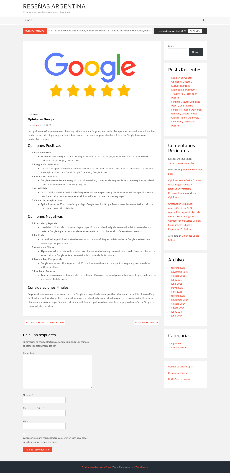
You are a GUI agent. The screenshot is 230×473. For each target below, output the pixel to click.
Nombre (28, 395)
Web (25, 421)
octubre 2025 (178, 275)
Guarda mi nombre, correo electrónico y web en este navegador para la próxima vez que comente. (55, 439)
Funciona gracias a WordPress (96, 467)
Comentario (30, 353)
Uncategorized (179, 347)
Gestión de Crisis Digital (180, 366)
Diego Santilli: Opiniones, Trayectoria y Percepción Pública (184, 93)
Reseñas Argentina (54, 6)
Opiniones (33, 114)
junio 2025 (176, 283)
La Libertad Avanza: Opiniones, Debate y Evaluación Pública (181, 81)
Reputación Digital (177, 373)
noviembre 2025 (179, 271)
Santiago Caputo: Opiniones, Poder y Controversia (72, 30)
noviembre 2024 (179, 299)
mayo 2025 (177, 287)
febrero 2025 (178, 295)
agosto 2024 (177, 307)
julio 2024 (176, 311)
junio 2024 (176, 315)
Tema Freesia (141, 467)
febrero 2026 (178, 267)
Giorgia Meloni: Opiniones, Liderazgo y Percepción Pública (185, 121)
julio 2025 (176, 279)
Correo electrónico (33, 408)
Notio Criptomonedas (179, 379)
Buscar (171, 46)
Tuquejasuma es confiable (181, 163)
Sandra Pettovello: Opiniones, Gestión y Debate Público (132, 30)
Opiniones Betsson (144, 322)
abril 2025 (176, 291)
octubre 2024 (178, 303)
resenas (31, 125)
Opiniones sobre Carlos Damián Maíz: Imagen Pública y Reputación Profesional (184, 224)
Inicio (28, 20)
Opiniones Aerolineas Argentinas (47, 322)
